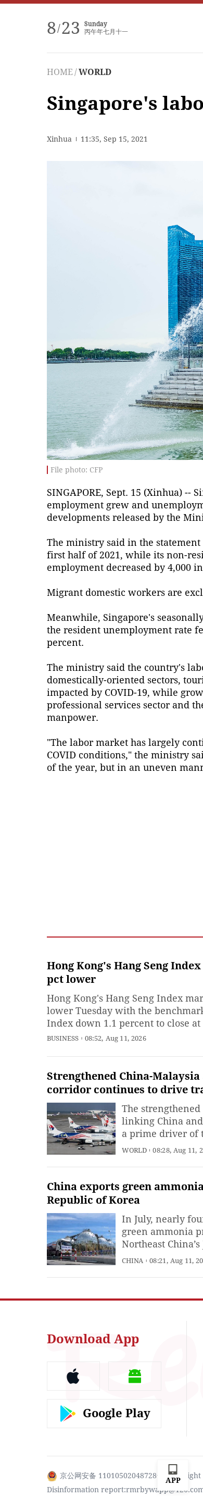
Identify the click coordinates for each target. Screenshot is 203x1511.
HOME (60, 72)
